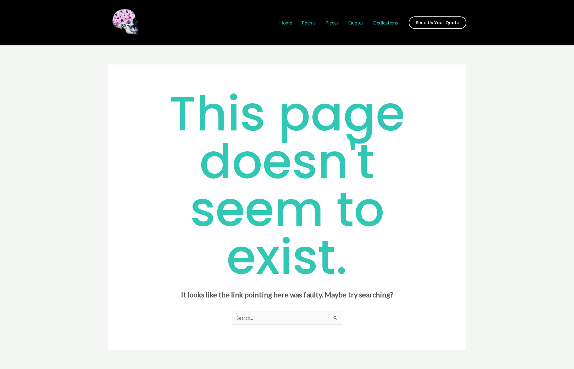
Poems (309, 22)
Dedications (385, 22)
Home (285, 22)
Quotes (356, 22)
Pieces (332, 22)
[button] (437, 22)
